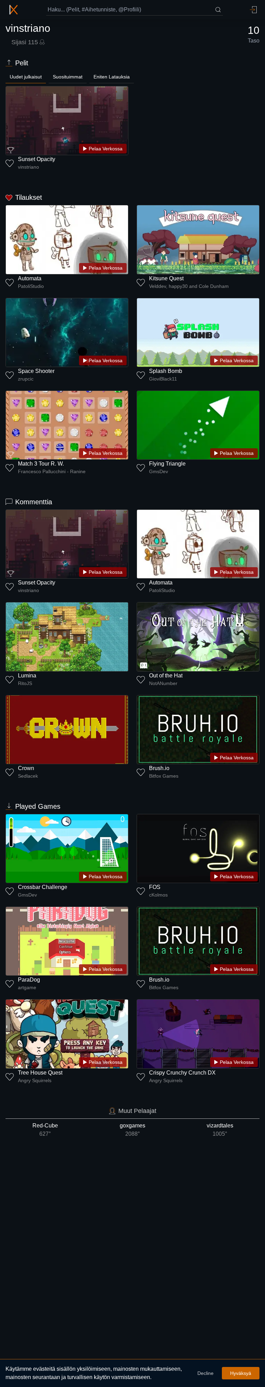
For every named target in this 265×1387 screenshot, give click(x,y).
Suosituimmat (67, 76)
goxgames (132, 1130)
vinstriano (28, 167)
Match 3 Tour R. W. (41, 464)
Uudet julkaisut (26, 76)
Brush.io (159, 768)
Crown (26, 768)
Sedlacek (28, 776)
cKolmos (158, 895)
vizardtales (220, 1130)
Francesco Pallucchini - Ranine (52, 471)
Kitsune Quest (166, 278)
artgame (27, 987)
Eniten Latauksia (112, 76)
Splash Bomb (165, 371)
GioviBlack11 (163, 379)
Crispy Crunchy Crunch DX (182, 1073)
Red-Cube (45, 1130)
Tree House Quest (40, 1073)
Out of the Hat (166, 675)
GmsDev (158, 471)
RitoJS (25, 683)
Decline (205, 1373)
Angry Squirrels (34, 1080)
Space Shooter (36, 371)
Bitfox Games (163, 776)
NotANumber (163, 683)
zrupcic (25, 379)
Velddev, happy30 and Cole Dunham (189, 286)
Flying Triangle (167, 464)
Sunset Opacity (36, 159)
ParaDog (29, 980)
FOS (154, 887)
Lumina (27, 675)
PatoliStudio (31, 286)
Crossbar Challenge (42, 887)
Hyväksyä (240, 1373)
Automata (29, 278)
